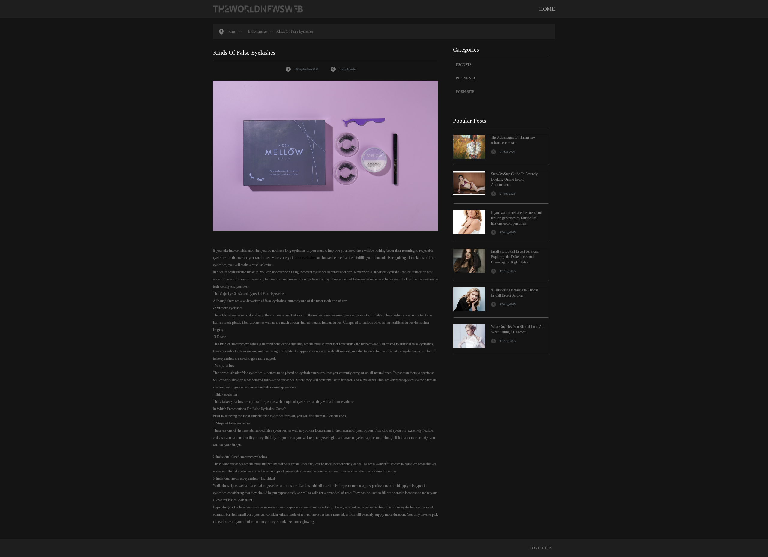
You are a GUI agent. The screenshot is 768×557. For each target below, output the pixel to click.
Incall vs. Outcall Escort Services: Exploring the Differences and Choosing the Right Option (515, 256)
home (547, 9)
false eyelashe (304, 258)
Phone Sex (466, 78)
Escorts (464, 65)
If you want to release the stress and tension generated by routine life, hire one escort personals (516, 218)
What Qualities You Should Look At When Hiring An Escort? (517, 329)
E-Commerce (257, 31)
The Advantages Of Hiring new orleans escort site (513, 140)
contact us (541, 548)
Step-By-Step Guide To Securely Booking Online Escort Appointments (514, 179)
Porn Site (465, 92)
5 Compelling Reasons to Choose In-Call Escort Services (514, 293)
